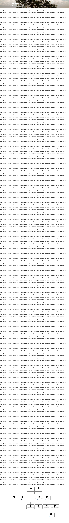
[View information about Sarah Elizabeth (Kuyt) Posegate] (54, 508)
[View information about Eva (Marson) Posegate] (30, 491)
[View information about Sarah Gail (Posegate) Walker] (29, 508)
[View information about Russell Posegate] (45, 508)
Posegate (17, 3)
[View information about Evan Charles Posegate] (50, 516)
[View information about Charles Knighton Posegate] (37, 491)
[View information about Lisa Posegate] (13, 499)
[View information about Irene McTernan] (46, 499)
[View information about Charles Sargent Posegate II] (38, 499)
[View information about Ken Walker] (37, 508)
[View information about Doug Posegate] (21, 499)
